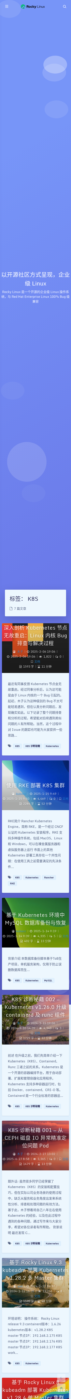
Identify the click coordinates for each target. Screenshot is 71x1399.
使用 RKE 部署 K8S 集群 (35, 785)
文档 (37, 661)
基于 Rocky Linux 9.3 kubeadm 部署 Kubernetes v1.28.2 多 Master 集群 (35, 1270)
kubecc (21, 793)
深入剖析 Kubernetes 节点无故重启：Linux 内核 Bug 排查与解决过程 (35, 635)
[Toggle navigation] (64, 6)
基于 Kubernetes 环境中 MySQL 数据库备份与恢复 (35, 919)
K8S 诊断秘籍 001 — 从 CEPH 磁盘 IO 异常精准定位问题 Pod (36, 1138)
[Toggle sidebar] (6, 6)
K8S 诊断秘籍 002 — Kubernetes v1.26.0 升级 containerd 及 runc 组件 (36, 1007)
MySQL (48, 980)
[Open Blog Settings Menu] (61, 1388)
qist (20, 1286)
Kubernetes (52, 746)
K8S (17, 746)
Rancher (49, 877)
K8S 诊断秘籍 (32, 746)
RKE (12, 883)
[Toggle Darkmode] (61, 1378)
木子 (20, 651)
